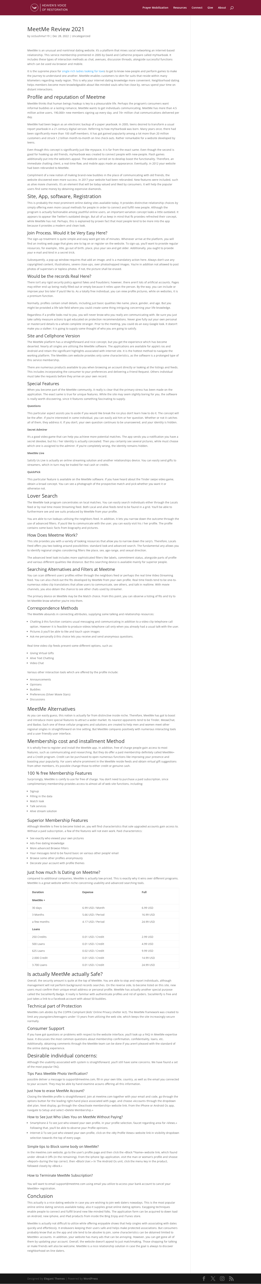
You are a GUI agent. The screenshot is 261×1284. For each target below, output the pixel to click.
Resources (180, 7)
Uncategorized (81, 36)
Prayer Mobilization (155, 7)
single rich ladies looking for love (83, 71)
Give (210, 7)
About (222, 7)
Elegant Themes (54, 1278)
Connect (197, 7)
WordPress (90, 1278)
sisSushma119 (40, 36)
